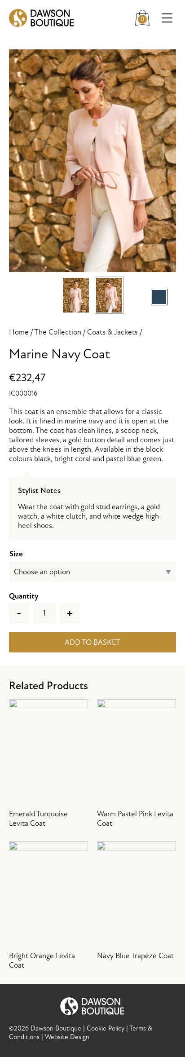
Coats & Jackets (112, 332)
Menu (167, 18)
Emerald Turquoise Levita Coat (38, 818)
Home (19, 332)
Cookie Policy (105, 1028)
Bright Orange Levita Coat (42, 960)
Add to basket (92, 642)
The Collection (57, 332)
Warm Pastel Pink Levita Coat (135, 818)
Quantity (24, 596)
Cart (146, 16)
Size (16, 554)
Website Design (67, 1037)
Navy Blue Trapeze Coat (135, 955)
